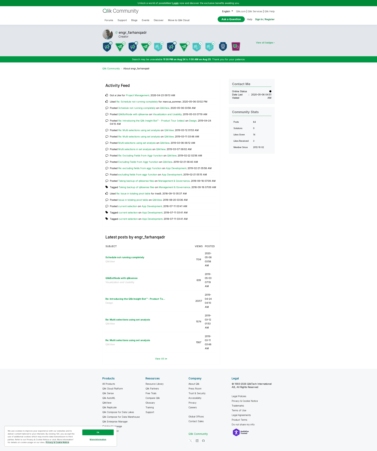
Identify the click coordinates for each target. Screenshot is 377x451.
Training (149, 407)
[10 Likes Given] (159, 46)
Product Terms (239, 419)
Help (249, 19)
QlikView (164, 107)
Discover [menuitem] (159, 20)
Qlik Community (111, 68)
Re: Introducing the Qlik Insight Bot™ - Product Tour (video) (151, 120)
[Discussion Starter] (235, 46)
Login (175, 3)
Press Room (194, 388)
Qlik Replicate (109, 407)
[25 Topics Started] (107, 46)
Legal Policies (239, 396)
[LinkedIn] (197, 440)
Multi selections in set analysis (135, 149)
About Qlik (193, 383)
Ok (98, 432)
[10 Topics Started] (133, 46)
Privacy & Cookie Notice (245, 400)
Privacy (192, 402)
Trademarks (238, 405)
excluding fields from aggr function (137, 174)
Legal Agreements (241, 415)
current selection (127, 206)
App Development (176, 168)
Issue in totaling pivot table (133, 199)
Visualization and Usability (167, 114)
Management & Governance (174, 180)
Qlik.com (241, 11)
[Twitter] (190, 440)
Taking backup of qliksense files (136, 180)
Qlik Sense (108, 393)
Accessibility (194, 398)
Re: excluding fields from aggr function (140, 168)
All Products (108, 383)
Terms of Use (239, 410)
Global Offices (196, 416)
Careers (192, 407)
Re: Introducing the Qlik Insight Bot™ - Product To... (135, 298)
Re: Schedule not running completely (137, 101)
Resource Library (154, 383)
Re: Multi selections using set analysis (139, 130)
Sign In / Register (265, 19)
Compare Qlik (152, 398)
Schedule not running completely (137, 107)
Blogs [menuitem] (134, 20)
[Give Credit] (223, 46)
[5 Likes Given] (197, 46)
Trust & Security (197, 393)
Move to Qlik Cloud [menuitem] (178, 20)
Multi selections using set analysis (137, 142)
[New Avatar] (210, 46)
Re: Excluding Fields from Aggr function (140, 155)
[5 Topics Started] (171, 46)
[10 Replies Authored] (146, 46)
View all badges (264, 42)
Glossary (150, 402)
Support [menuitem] (122, 20)
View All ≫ (161, 358)
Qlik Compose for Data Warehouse (121, 416)
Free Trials (150, 393)
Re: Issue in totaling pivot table (133, 193)
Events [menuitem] (145, 20)
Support (149, 412)
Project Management (137, 95)
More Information (98, 439)
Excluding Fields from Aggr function (138, 161)
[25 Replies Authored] (120, 46)
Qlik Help (269, 11)
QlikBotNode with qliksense (133, 114)
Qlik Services (255, 11)
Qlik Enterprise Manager (115, 421)
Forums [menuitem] (109, 20)
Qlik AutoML (108, 398)
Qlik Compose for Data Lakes (118, 412)
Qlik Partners (152, 388)
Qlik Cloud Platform (112, 388)
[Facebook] (203, 440)
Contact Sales (196, 421)
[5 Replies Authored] (184, 46)
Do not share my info (243, 424)
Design (193, 120)
